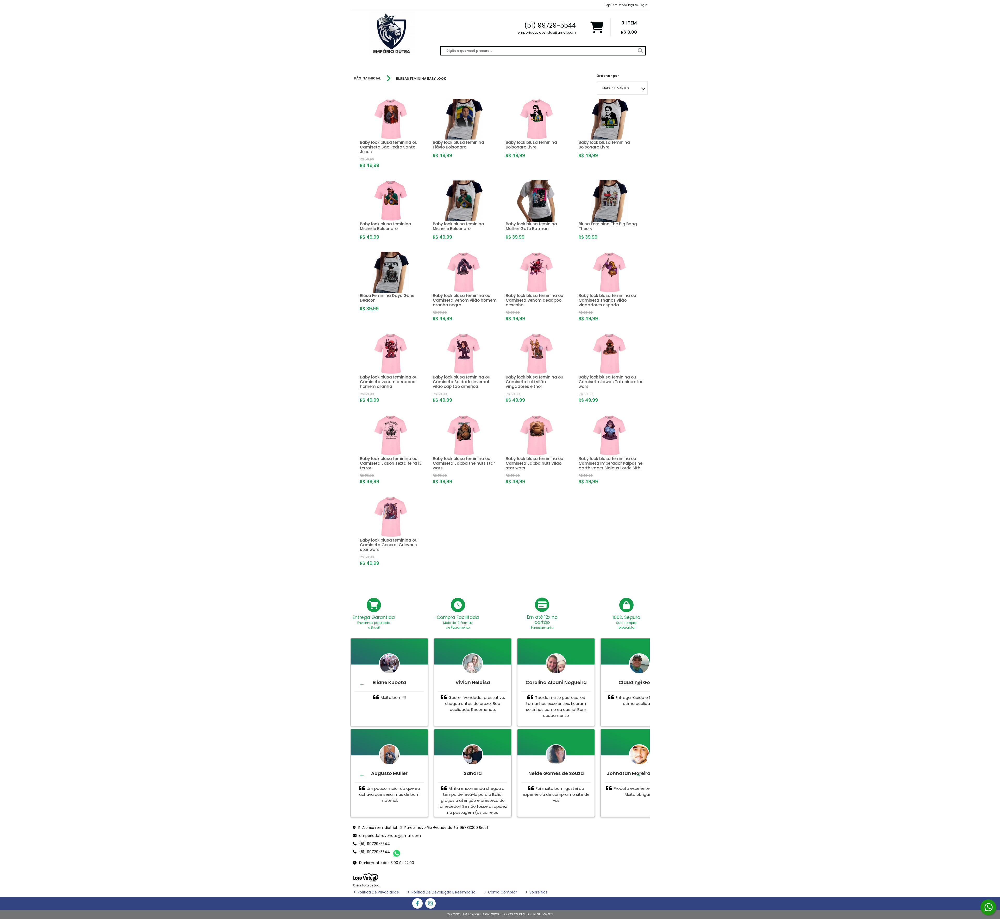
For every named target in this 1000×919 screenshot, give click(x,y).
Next (638, 683)
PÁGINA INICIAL (367, 78)
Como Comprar (500, 892)
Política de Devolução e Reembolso (442, 892)
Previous (362, 683)
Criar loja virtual (366, 885)
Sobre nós (536, 892)
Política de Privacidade (376, 892)
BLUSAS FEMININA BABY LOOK (421, 78)
